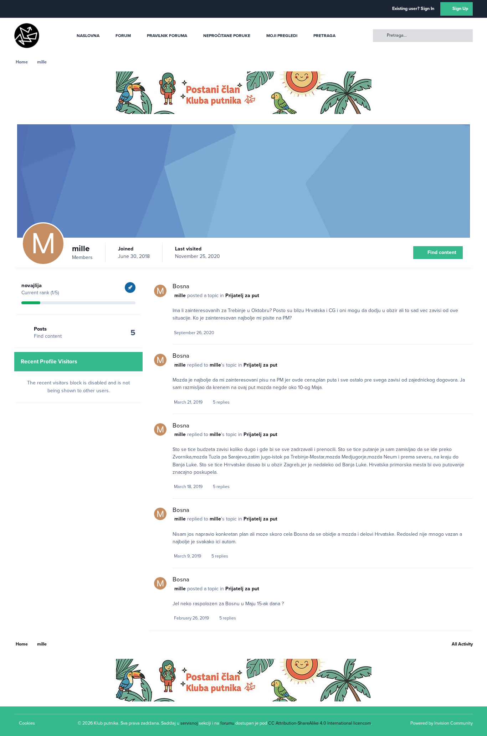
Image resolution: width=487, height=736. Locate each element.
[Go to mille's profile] (160, 291)
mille (180, 295)
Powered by (441, 723)
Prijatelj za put (242, 295)
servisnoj (189, 723)
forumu (227, 723)
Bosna (181, 286)
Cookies (27, 723)
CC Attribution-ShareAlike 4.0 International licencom (319, 723)
